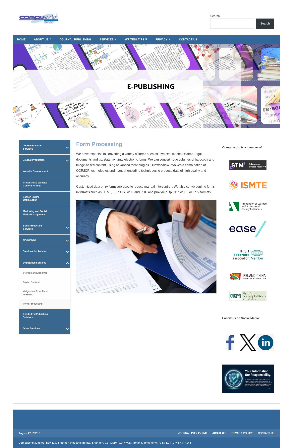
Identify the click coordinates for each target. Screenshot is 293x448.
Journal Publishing (75, 39)
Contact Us (188, 39)
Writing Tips (134, 39)
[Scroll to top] (286, 441)
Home (21, 39)
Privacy (161, 39)
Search (215, 16)
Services (106, 39)
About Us (41, 39)
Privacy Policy (242, 433)
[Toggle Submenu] (67, 147)
